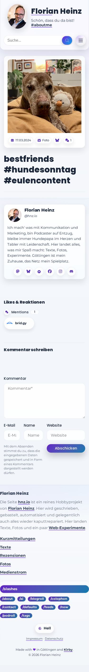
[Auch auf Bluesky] (57, 140)
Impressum (34, 638)
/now (64, 607)
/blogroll (37, 599)
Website (54, 425)
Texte (5, 547)
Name (29, 425)
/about (7, 599)
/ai (21, 599)
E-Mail (9, 425)
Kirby (68, 649)
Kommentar (15, 378)
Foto (45, 140)
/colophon (59, 599)
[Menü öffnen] (80, 40)
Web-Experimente (67, 528)
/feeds (48, 607)
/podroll (8, 615)
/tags (26, 615)
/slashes (10, 589)
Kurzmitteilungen (17, 538)
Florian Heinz (56, 11)
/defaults (30, 607)
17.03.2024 (23, 140)
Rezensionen (13, 555)
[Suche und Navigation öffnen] (67, 40)
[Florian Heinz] (17, 16)
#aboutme (41, 25)
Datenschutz (54, 638)
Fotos (5, 564)
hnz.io (24, 502)
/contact (9, 607)
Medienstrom (13, 572)
